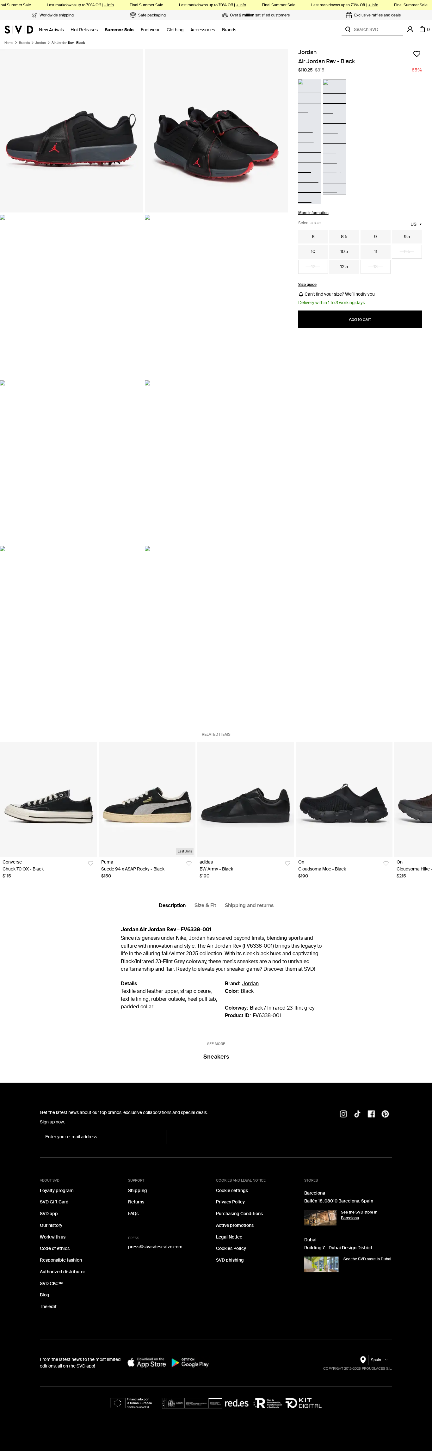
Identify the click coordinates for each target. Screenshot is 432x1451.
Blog (44, 1295)
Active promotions (235, 1225)
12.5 (344, 266)
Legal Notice (229, 1237)
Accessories (202, 30)
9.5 (407, 236)
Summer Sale (119, 30)
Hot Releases (84, 30)
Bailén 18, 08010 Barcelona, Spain (338, 1201)
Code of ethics (55, 1248)
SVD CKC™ (51, 1283)
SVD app (49, 1213)
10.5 (344, 251)
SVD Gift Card (54, 1202)
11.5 (407, 251)
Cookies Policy (231, 1248)
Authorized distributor (62, 1272)
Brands (229, 30)
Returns (136, 1202)
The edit (48, 1306)
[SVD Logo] (18, 29)
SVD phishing (230, 1260)
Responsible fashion (61, 1260)
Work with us (52, 1237)
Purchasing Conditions (239, 1213)
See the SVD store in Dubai (367, 1259)
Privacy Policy (230, 1202)
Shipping (137, 1190)
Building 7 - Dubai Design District (338, 1248)
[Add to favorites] (417, 54)
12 (313, 266)
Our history (51, 1225)
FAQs (133, 1213)
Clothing (175, 30)
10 (313, 251)
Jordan (40, 43)
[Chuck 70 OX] (48, 799)
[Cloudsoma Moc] (344, 799)
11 (375, 251)
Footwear (150, 30)
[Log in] (410, 29)
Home (8, 43)
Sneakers (216, 1057)
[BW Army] (245, 799)
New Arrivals (51, 30)
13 (375, 266)
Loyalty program (57, 1190)
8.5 (344, 236)
